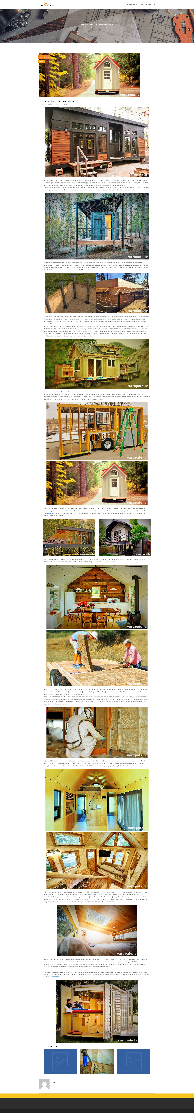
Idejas (50, 104)
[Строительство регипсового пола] (97, 1061)
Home (82, 28)
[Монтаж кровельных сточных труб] (60, 1061)
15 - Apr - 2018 (44, 57)
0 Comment (64, 104)
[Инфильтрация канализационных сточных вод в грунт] (133, 1061)
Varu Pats (56, 104)
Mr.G (42, 61)
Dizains (87, 28)
